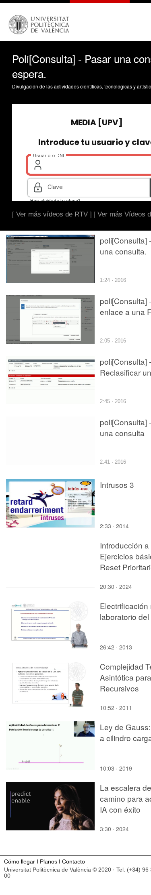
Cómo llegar (19, 862)
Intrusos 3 (117, 484)
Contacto (73, 862)
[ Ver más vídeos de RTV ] (52, 214)
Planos (48, 862)
